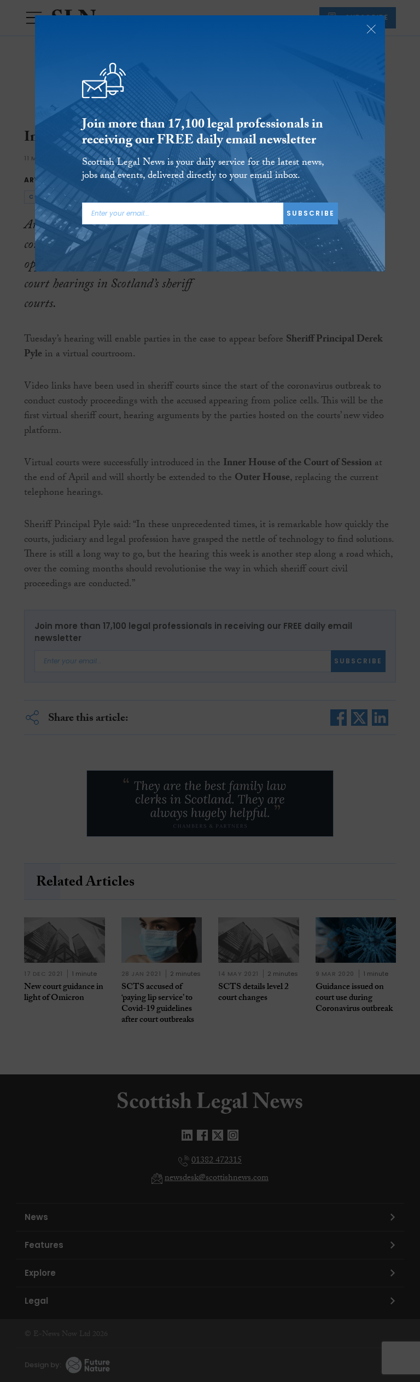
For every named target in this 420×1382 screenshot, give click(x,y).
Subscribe (311, 213)
